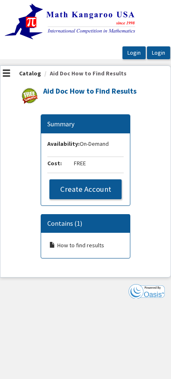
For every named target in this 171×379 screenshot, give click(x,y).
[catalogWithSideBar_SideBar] (6, 74)
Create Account (85, 189)
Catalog (30, 73)
